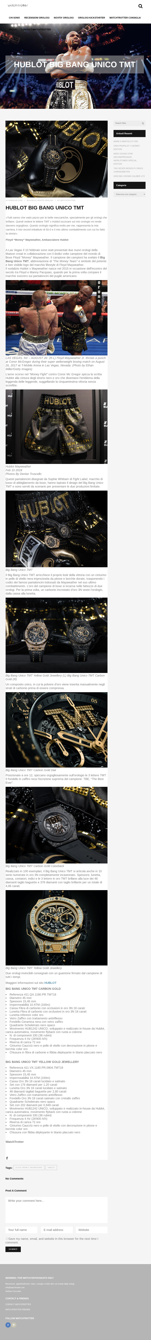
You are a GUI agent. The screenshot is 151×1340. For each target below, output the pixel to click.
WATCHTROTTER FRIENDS (17, 1309)
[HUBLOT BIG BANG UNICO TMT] (56, 159)
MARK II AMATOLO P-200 (126, 141)
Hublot (32, 200)
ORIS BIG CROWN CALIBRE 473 (129, 176)
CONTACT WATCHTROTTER (18, 1304)
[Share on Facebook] (7, 1158)
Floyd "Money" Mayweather (29, 1167)
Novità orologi (45, 200)
